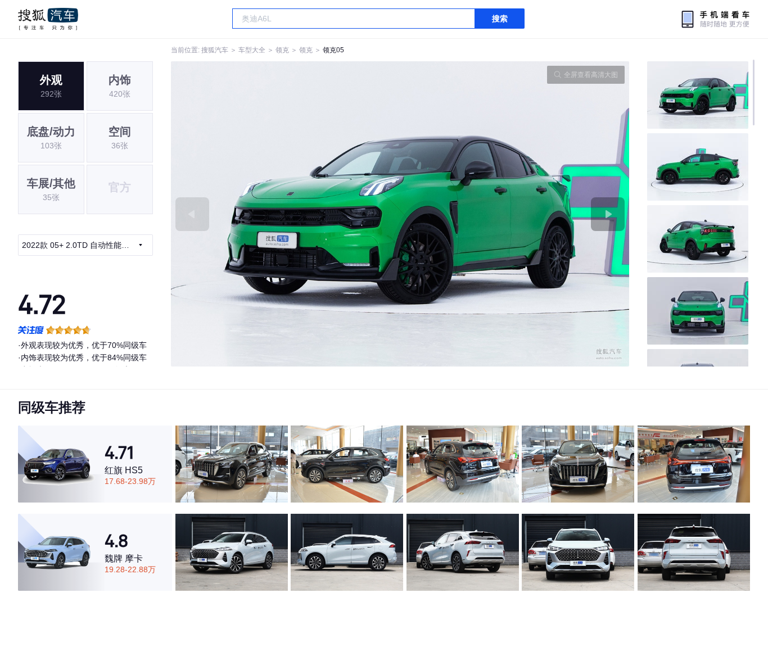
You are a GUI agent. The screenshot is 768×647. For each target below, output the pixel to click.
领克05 (333, 50)
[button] (285, 214)
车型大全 (251, 50)
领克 (282, 50)
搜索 (500, 18)
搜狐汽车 (48, 19)
